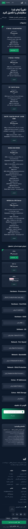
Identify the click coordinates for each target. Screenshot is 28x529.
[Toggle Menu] (25, 2)
